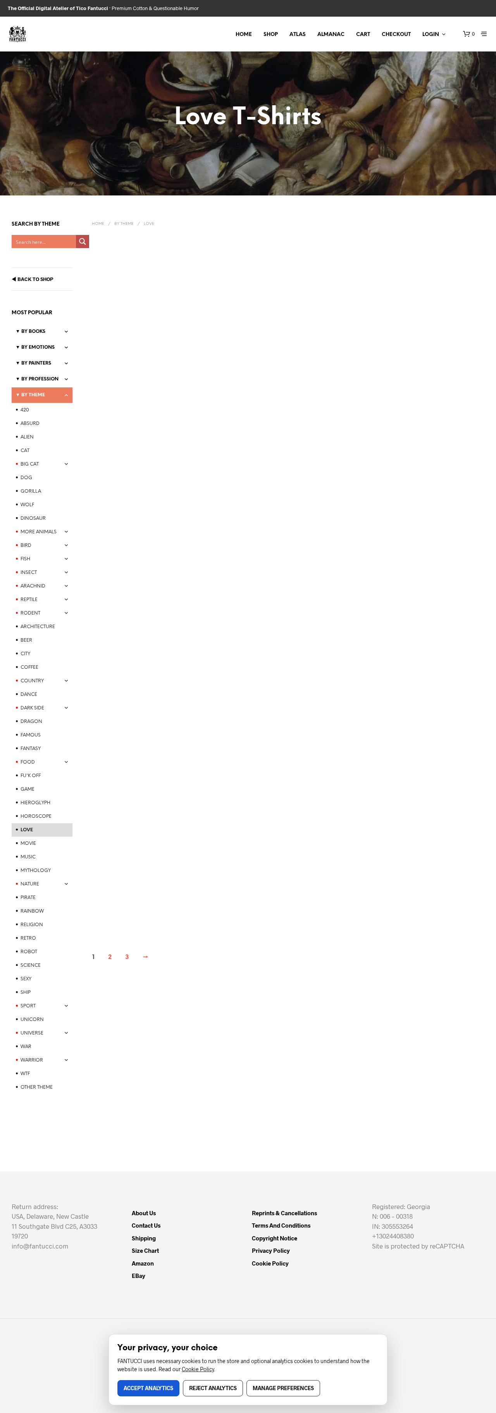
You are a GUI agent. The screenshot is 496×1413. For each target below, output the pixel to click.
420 (25, 410)
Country (32, 680)
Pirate (28, 897)
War (26, 1046)
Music (28, 857)
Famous (31, 735)
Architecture (38, 626)
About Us (144, 1212)
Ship (26, 992)
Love (27, 829)
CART (363, 34)
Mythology (36, 870)
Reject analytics (213, 1388)
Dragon (31, 721)
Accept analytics (148, 1388)
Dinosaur (33, 518)
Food (28, 762)
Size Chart (145, 1250)
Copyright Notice (274, 1238)
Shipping (144, 1238)
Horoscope (36, 816)
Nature (30, 884)
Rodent (30, 613)
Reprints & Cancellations (284, 1212)
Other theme (37, 1087)
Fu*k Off (31, 775)
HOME (244, 34)
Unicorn (32, 1019)
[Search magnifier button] (82, 241)
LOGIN (430, 34)
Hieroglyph (35, 802)
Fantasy (31, 748)
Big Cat (30, 464)
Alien (27, 437)
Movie (28, 843)
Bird (26, 545)
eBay (138, 1275)
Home (98, 224)
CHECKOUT (396, 34)
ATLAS (297, 34)
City (25, 653)
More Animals (39, 531)
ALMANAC (330, 34)
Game (27, 789)
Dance (29, 694)
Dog (26, 477)
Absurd (30, 423)
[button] (469, 34)
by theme (124, 224)
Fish (25, 559)
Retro (28, 938)
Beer (26, 640)
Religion (32, 924)
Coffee (29, 667)
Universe (32, 1033)
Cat (25, 450)
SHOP (271, 34)
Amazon (143, 1263)
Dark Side (32, 708)
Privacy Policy (271, 1250)
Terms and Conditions (281, 1225)
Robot (29, 951)
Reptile (29, 599)
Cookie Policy (270, 1263)
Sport (28, 1006)
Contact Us (146, 1225)
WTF (25, 1073)
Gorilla (31, 491)
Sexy (26, 978)
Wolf (27, 504)
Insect (29, 572)
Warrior (32, 1060)
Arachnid (33, 586)
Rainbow (32, 911)
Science (31, 965)
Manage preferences (283, 1388)
